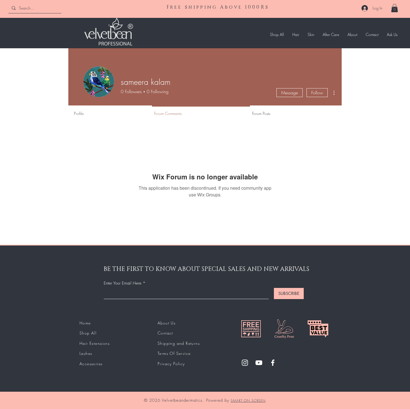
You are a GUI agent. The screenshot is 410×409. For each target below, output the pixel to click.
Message (289, 93)
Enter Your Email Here (122, 283)
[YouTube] (259, 363)
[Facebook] (273, 363)
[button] (394, 8)
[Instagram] (245, 363)
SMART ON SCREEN (248, 400)
